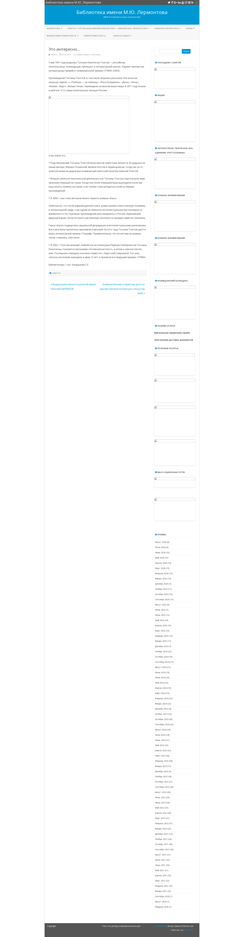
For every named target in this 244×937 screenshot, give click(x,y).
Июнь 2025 (160, 615)
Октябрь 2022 (161, 781)
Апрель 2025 (161, 625)
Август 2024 (160, 667)
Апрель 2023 (161, 750)
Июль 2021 (160, 860)
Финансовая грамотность (61, 35)
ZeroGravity (161, 926)
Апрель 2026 (161, 563)
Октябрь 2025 (161, 594)
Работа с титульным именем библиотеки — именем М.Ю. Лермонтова (107, 28)
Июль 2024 (160, 672)
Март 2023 (160, 755)
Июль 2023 (160, 735)
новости (56, 273)
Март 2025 (160, 630)
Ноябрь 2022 (161, 776)
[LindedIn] (179, 2)
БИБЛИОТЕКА (53, 28)
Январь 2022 (161, 828)
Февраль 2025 (161, 636)
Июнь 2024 (160, 677)
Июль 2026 (160, 547)
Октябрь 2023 (161, 719)
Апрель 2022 (161, 813)
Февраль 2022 (161, 823)
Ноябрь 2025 (161, 589)
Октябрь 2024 (161, 656)
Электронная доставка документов (173, 339)
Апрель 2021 (161, 875)
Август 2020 (160, 901)
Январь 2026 (161, 578)
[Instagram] (186, 2)
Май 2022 (159, 807)
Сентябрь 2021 (162, 849)
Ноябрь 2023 (161, 714)
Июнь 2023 (160, 740)
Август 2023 (160, 729)
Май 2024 (159, 682)
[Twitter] (169, 2)
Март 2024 (160, 693)
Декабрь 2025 (161, 583)
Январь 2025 (161, 641)
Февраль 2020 (161, 906)
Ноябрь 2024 (161, 651)
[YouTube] (182, 2)
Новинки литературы (166, 28)
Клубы (189, 28)
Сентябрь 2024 (162, 662)
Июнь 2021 (160, 865)
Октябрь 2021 (161, 844)
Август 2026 (160, 542)
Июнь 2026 (160, 552)
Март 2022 (160, 818)
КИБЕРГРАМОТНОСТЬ (95, 35)
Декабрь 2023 (161, 708)
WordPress (188, 930)
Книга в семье (121, 35)
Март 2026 (160, 568)
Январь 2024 (161, 703)
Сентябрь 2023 (162, 724)
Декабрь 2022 (161, 771)
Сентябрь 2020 (162, 896)
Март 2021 (160, 880)
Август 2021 (160, 854)
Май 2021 (159, 870)
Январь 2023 (161, 766)
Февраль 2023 (161, 761)
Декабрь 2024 (161, 646)
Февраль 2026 (161, 573)
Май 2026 (159, 557)
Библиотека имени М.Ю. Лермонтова (122, 12)
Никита (54, 54)
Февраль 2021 (161, 886)
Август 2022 (160, 792)
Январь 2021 (161, 891)
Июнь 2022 (160, 802)
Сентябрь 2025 (162, 599)
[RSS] (192, 2)
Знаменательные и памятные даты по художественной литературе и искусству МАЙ (122, 289)
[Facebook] (172, 2)
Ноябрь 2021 (161, 839)
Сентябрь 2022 (162, 787)
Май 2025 (159, 620)
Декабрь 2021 (161, 834)
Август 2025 (160, 604)
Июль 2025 (160, 609)
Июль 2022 (160, 797)
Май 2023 (159, 745)
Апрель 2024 (161, 688)
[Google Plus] (175, 2)
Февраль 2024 (161, 698)
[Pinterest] (189, 2)
